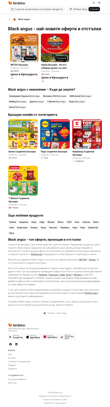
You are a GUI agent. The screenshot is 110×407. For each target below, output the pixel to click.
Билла (92, 259)
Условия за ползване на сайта (55, 400)
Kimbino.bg (36, 254)
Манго (61, 222)
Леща (43, 228)
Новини (12, 222)
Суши (74, 228)
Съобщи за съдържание (19, 361)
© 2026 (55, 392)
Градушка (23, 222)
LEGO (69, 222)
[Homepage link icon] (45, 313)
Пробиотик (93, 228)
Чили (11, 228)
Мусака (51, 222)
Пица (11, 233)
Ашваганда (22, 228)
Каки (82, 228)
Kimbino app (90, 293)
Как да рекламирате (17, 379)
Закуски (86, 222)
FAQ (10, 354)
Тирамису (64, 228)
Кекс (77, 222)
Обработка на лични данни (55, 403)
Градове (12, 365)
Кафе (42, 222)
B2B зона (12, 383)
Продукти (12, 368)
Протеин (53, 228)
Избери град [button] (80, 9)
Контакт (12, 358)
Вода (34, 222)
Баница (34, 228)
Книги (96, 222)
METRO (83, 259)
